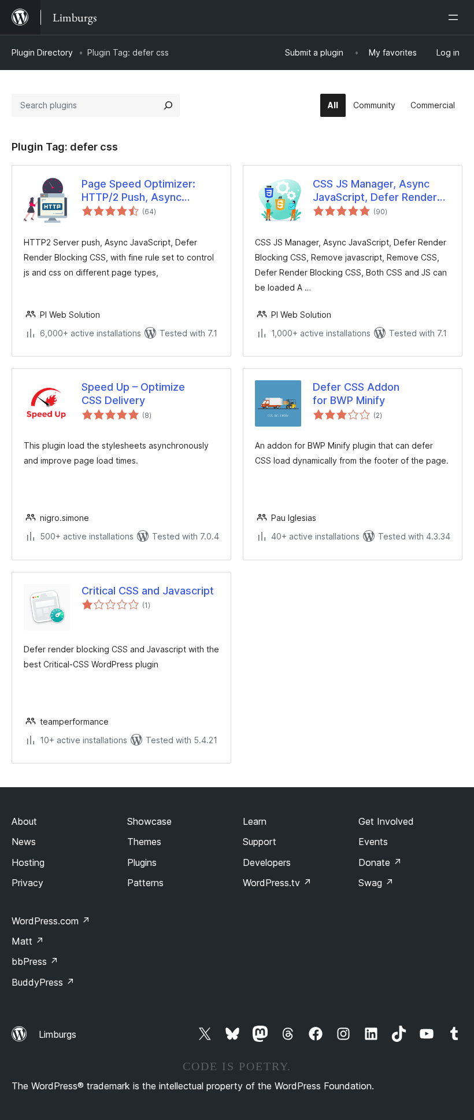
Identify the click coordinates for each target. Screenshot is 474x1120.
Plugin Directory (42, 52)
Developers (267, 862)
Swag (376, 882)
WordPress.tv (277, 882)
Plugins (142, 862)
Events (373, 841)
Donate (380, 862)
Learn (254, 821)
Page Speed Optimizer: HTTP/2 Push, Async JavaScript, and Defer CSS (147, 191)
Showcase (149, 821)
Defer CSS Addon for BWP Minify (356, 393)
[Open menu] (455, 17)
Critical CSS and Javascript (148, 591)
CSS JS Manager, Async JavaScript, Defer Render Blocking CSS (375, 191)
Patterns (145, 882)
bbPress (35, 961)
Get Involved (386, 821)
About (24, 821)
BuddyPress (43, 982)
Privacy (27, 882)
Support (259, 841)
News (24, 841)
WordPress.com (51, 921)
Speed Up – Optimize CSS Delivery (133, 393)
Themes (144, 841)
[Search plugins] (168, 105)
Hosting (28, 862)
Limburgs (57, 1034)
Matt (28, 941)
